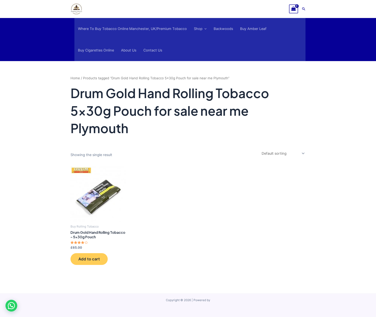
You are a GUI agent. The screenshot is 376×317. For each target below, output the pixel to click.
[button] (304, 8)
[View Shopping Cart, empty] (293, 9)
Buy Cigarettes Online (96, 50)
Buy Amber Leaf (253, 29)
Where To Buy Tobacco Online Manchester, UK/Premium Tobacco (132, 29)
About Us (128, 50)
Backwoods (223, 29)
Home (75, 78)
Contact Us (152, 50)
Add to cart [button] (89, 259)
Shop (198, 29)
